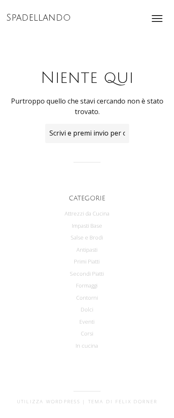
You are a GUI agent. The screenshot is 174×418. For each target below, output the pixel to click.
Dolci (87, 309)
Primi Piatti (87, 261)
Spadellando (38, 18)
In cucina (87, 345)
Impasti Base (87, 225)
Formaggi (87, 285)
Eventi (87, 321)
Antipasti (87, 249)
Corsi (87, 333)
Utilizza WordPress (48, 401)
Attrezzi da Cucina (87, 213)
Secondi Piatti (87, 273)
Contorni (87, 297)
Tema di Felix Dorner (123, 401)
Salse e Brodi (87, 237)
